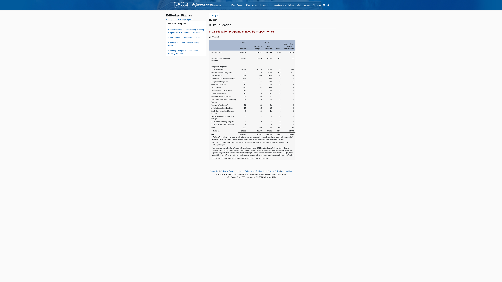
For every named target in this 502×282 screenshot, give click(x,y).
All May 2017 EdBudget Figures (179, 19)
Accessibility (286, 171)
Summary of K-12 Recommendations (184, 37)
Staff (299, 5)
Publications (251, 5)
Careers (307, 5)
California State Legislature (231, 171)
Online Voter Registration (255, 171)
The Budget (264, 5)
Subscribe (214, 171)
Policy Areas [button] (236, 5)
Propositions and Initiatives (283, 5)
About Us (317, 5)
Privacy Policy (273, 171)
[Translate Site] (324, 4)
